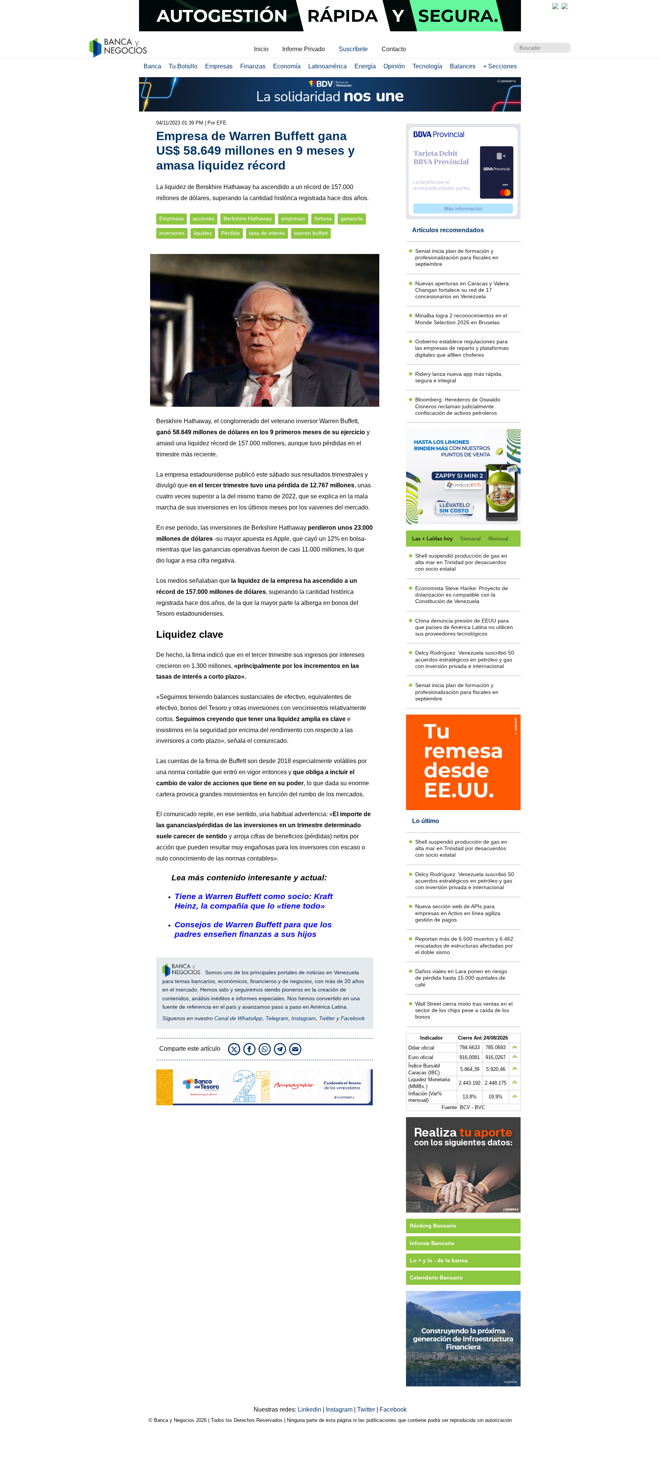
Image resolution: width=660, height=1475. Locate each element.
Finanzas (252, 66)
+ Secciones (500, 66)
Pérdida (230, 233)
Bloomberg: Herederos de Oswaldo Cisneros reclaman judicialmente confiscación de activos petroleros (457, 406)
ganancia (352, 219)
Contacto (394, 49)
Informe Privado (303, 49)
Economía (287, 66)
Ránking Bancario (433, 1226)
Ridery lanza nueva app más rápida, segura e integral (459, 377)
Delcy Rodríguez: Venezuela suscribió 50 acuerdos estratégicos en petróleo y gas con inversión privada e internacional (464, 659)
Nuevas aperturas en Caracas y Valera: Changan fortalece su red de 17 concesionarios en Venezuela (462, 290)
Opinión (394, 66)
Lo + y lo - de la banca (438, 1260)
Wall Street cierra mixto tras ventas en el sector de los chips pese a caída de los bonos (464, 1010)
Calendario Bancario (436, 1277)
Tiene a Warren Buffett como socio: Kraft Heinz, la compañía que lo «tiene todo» (254, 901)
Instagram (303, 1018)
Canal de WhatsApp (238, 1018)
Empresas (219, 66)
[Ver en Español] (564, 6)
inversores (171, 233)
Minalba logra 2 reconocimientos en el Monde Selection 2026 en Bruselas (461, 318)
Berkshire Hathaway (247, 219)
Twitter (327, 1018)
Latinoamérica (327, 66)
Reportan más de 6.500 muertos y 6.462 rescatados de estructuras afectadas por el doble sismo (464, 945)
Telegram (276, 1018)
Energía (365, 66)
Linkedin (310, 1409)
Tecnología (427, 66)
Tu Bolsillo (183, 66)
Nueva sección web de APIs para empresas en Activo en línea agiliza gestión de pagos (457, 913)
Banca (152, 66)
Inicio (261, 49)
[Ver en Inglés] (555, 6)
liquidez (203, 233)
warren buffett (311, 233)
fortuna (323, 219)
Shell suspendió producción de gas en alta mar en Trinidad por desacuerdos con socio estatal (461, 562)
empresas (293, 219)
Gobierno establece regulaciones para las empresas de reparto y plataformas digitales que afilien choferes (462, 348)
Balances (463, 66)
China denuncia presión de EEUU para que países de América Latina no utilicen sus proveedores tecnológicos (464, 627)
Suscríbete (353, 49)
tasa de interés (267, 233)
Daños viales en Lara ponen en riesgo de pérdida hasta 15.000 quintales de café (461, 978)
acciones (203, 219)
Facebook (353, 1018)
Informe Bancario (432, 1243)
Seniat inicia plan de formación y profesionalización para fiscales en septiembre (456, 257)
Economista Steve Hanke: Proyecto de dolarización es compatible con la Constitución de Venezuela (461, 595)
